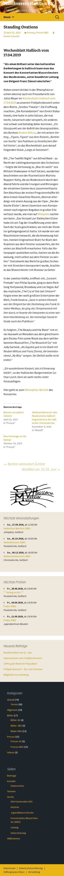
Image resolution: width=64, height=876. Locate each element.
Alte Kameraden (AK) (22, 801)
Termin (14, 704)
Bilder (10, 715)
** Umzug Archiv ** (13, 592)
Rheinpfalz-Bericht (36, 390)
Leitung (14, 827)
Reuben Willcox (27, 132)
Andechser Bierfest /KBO (17, 528)
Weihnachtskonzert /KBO (17, 556)
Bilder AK (15, 720)
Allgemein (12, 709)
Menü (7, 17)
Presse (30, 32)
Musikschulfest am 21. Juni (18, 652)
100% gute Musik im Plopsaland (20, 663)
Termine (11, 791)
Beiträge (11, 775)
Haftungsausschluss (14, 871)
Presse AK (16, 741)
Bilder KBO (16, 731)
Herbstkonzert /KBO (14, 542)
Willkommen (13, 838)
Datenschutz (17, 785)
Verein (10, 796)
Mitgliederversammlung (16, 674)
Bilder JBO (16, 725)
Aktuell (10, 699)
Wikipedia (43, 214)
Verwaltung (34, 871)
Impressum (9, 868)
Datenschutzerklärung (31, 868)
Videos (10, 752)
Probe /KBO (10, 606)
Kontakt (11, 781)
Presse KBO (42, 32)
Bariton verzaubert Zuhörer (24, 464)
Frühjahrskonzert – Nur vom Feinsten (23, 669)
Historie (15, 807)
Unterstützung (18, 833)
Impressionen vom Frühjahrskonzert (23, 658)
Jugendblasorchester (22, 812)
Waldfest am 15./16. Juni (41, 469)
